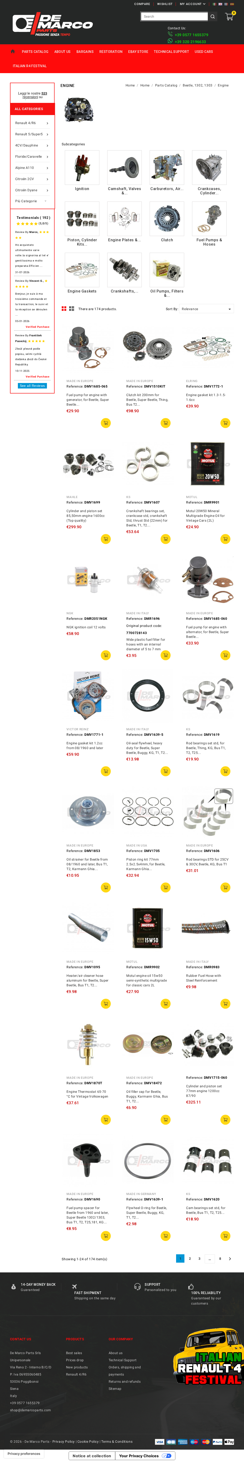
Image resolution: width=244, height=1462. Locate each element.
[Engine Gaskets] (82, 270)
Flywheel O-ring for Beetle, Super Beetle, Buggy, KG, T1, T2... (146, 1212)
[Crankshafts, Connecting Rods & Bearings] (124, 270)
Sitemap (115, 1389)
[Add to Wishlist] (107, 348)
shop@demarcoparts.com (30, 1410)
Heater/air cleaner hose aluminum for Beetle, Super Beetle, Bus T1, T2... (87, 980)
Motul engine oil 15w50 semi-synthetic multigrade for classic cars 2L (146, 980)
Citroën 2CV (32, 179)
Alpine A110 (32, 168)
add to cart (106, 423)
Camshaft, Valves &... (124, 191)
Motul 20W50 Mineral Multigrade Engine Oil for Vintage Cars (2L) (205, 515)
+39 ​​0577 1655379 (191, 35)
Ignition (82, 189)
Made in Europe (79, 381)
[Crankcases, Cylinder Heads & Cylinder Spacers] (209, 167)
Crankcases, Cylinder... (209, 191)
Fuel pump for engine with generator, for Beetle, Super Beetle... (87, 399)
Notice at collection (92, 1455)
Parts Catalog (35, 52)
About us (62, 52)
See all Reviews (32, 386)
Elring (192, 381)
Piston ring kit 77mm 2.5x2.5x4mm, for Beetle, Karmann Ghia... (145, 864)
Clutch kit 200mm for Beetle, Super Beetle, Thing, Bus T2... (147, 399)
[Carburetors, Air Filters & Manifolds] (167, 167)
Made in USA (136, 845)
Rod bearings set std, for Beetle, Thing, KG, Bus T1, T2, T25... (206, 748)
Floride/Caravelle (32, 157)
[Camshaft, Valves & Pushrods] (124, 167)
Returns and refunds (125, 1381)
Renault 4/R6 (32, 123)
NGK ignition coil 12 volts (86, 627)
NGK (69, 613)
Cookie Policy (88, 1441)
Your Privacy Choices (139, 1455)
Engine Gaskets (82, 291)
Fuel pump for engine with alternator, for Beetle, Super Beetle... (207, 632)
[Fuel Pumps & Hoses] (209, 219)
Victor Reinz (77, 729)
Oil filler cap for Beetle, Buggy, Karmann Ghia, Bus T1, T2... (147, 1096)
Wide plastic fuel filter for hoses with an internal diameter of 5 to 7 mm (145, 644)
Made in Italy (137, 613)
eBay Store (138, 52)
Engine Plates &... (124, 240)
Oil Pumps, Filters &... (166, 293)
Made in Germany (141, 1194)
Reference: (74, 386)
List (72, 308)
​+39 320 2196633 (190, 42)
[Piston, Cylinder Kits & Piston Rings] (82, 219)
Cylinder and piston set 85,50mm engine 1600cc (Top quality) (85, 515)
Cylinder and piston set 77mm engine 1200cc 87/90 (204, 1091)
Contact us (20, 1339)
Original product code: (144, 626)
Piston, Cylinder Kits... (82, 242)
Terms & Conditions (116, 1441)
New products (77, 1367)
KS (128, 497)
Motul (191, 497)
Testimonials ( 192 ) (33, 218)
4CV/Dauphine (32, 145)
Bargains (85, 52)
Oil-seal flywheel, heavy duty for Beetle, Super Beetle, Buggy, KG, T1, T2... (147, 748)
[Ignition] (82, 167)
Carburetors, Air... (166, 189)
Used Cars (204, 52)
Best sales (74, 1353)
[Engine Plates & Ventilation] (124, 219)
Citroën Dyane (32, 190)
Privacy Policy (63, 1441)
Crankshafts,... (124, 291)
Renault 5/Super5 (32, 134)
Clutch (167, 240)
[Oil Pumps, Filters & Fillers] (167, 270)
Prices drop (75, 1360)
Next (230, 1259)
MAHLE (71, 497)
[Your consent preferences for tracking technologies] (24, 1453)
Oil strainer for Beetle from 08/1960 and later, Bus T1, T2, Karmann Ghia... (87, 864)
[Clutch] (167, 219)
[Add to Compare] (107, 338)
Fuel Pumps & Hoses (209, 242)
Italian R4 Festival (30, 66)
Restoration (110, 52)
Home (14, 52)
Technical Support (171, 52)
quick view (107, 327)
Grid (64, 308)
